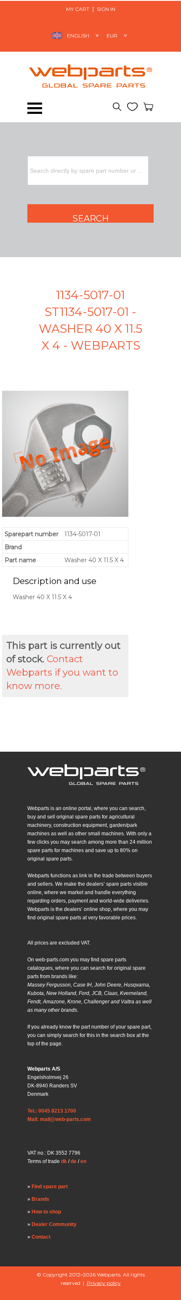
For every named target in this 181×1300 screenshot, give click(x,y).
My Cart (77, 9)
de (74, 1161)
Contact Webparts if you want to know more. (62, 672)
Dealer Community (54, 1224)
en (83, 1161)
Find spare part (50, 1186)
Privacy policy (104, 1283)
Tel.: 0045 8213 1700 (51, 1111)
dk (64, 1161)
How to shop (46, 1212)
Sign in (106, 9)
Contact (41, 1237)
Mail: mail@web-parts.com (59, 1119)
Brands (40, 1199)
